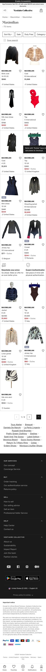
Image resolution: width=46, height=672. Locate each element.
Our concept (9, 465)
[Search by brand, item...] (4, 10)
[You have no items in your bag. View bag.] (41, 10)
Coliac (34, 442)
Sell (6, 497)
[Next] (29, 417)
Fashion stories (10, 556)
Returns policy (10, 489)
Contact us (8, 529)
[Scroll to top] (38, 417)
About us (8, 541)
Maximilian (15, 17)
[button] (41, 10)
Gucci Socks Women (30, 439)
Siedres (33, 433)
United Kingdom (14, 657)
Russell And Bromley (21, 430)
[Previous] (16, 417)
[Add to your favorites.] (20, 71)
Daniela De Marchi (12, 427)
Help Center (9, 525)
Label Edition (33, 436)
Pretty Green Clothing (16, 433)
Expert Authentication (35, 269)
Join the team (10, 553)
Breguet (29, 424)
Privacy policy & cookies (22, 595)
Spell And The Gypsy (14, 436)
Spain (39, 657)
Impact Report (10, 549)
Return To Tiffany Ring (17, 442)
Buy (5, 477)
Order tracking (10, 481)
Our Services (10, 461)
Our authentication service (15, 485)
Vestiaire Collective (14, 537)
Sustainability (10, 545)
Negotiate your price (11, 269)
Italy (23, 659)
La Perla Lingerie (32, 427)
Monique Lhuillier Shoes (31, 445)
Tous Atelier (16, 424)
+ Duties (32, 169)
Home (5, 17)
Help (6, 521)
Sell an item (9, 509)
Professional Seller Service (15, 513)
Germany (33, 657)
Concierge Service (12, 469)
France (5, 657)
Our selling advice (12, 505)
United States (25, 657)
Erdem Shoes (10, 445)
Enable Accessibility (23, 1)
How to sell (9, 501)
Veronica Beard (10, 439)
